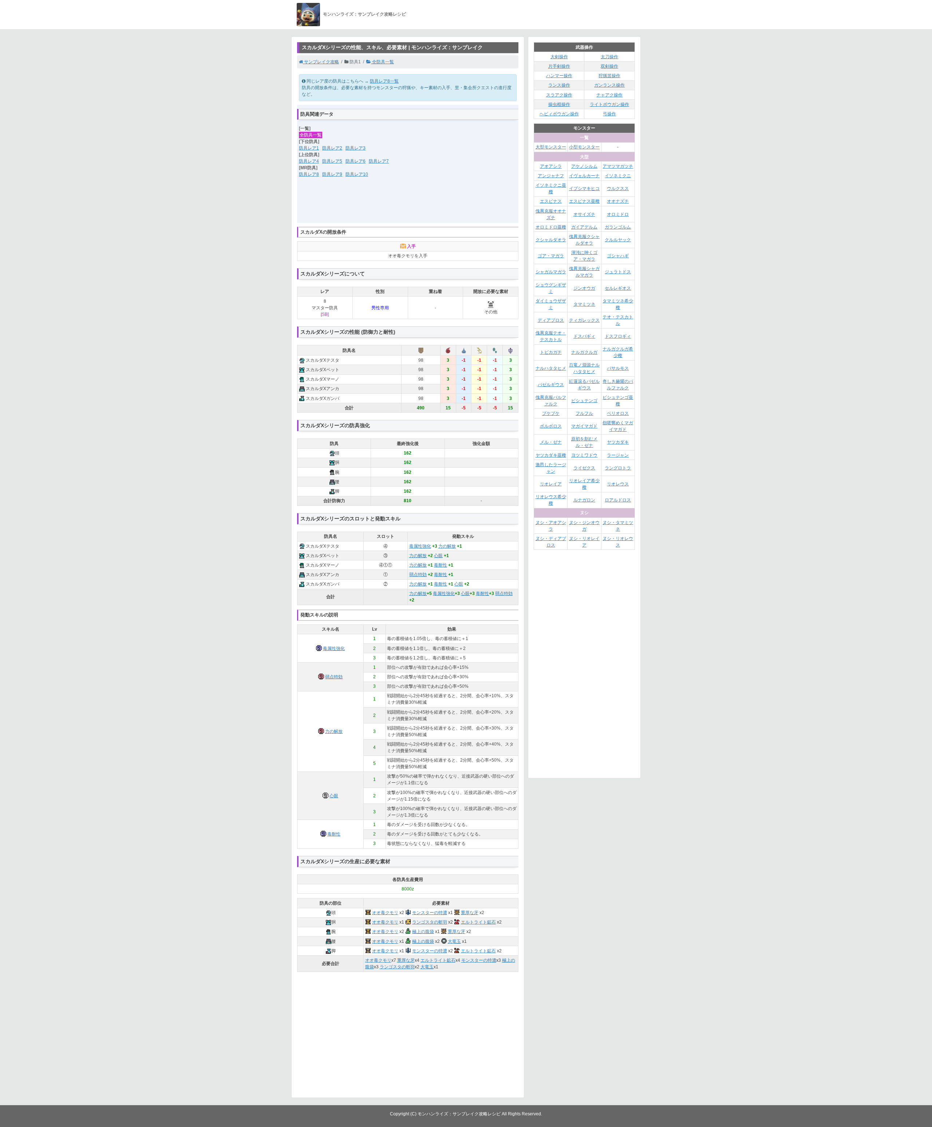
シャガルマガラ (551, 271)
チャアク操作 (609, 95)
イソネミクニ (618, 175)
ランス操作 (559, 85)
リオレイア (551, 484)
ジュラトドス (618, 271)
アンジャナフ (551, 175)
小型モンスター (584, 147)
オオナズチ (618, 201)
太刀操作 (609, 56)
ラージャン (618, 455)
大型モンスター (551, 147)
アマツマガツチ (618, 166)
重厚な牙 (469, 912)
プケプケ (551, 413)
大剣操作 (559, 56)
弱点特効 (418, 574)
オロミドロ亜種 (551, 227)
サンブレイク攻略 (321, 61)
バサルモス (618, 368)
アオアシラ (551, 166)
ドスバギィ (584, 336)
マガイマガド (584, 426)
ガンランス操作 (609, 85)
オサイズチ (584, 214)
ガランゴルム (618, 227)
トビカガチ (551, 352)
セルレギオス (618, 288)
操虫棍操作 (559, 104)
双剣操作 (609, 66)
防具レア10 (356, 174)
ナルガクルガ (584, 352)
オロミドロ (618, 214)
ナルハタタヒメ (551, 368)
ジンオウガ (584, 288)
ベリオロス (618, 413)
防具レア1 (309, 148)
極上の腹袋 (423, 931)
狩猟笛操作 (609, 75)
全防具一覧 (382, 61)
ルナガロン (584, 500)
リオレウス (618, 484)
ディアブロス (551, 320)
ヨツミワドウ (584, 455)
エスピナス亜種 (584, 201)
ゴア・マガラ (551, 255)
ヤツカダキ (618, 442)
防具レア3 (355, 148)
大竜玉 (454, 941)
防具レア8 (309, 174)
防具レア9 (332, 174)
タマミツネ (584, 304)
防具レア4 (309, 161)
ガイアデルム (584, 227)
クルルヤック (618, 239)
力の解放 (447, 546)
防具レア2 (332, 148)
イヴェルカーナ (584, 175)
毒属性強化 (420, 546)
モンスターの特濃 (429, 912)
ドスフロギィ (618, 336)
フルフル (584, 413)
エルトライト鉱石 (478, 922)
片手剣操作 (559, 66)
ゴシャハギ (618, 255)
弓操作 (609, 113)
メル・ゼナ (551, 442)
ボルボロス (551, 426)
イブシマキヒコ (584, 188)
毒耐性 (440, 565)
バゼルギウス (551, 384)
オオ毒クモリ (385, 912)
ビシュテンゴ (584, 400)
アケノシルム (584, 166)
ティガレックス (584, 320)
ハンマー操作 (559, 75)
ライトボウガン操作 (609, 104)
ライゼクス (584, 468)
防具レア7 (379, 161)
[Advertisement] (408, 205)
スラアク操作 (559, 95)
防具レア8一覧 (384, 81)
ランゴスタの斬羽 (429, 922)
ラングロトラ (618, 468)
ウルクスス (618, 188)
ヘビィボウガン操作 (559, 113)
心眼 (438, 555)
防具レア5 (332, 161)
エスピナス (551, 201)
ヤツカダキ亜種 (551, 455)
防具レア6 (355, 161)
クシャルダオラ (551, 239)
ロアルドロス (618, 500)
